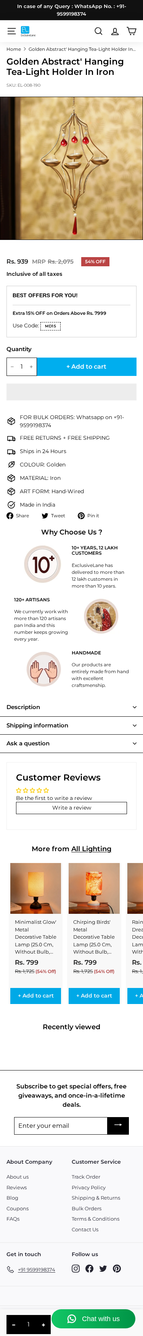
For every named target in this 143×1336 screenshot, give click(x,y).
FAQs (12, 1219)
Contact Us (85, 1229)
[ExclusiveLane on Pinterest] (117, 1268)
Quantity (19, 349)
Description (23, 707)
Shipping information (37, 725)
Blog (12, 1198)
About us (17, 1177)
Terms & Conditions (95, 1219)
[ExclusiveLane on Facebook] (89, 1268)
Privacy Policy (89, 1187)
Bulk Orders (86, 1208)
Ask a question (28, 743)
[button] (71, 392)
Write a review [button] (71, 807)
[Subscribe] (118, 1126)
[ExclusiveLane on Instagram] (76, 1268)
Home (13, 49)
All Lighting (91, 849)
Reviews (16, 1187)
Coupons (17, 1208)
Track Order (86, 1177)
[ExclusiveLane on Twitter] (103, 1268)
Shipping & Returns (96, 1198)
